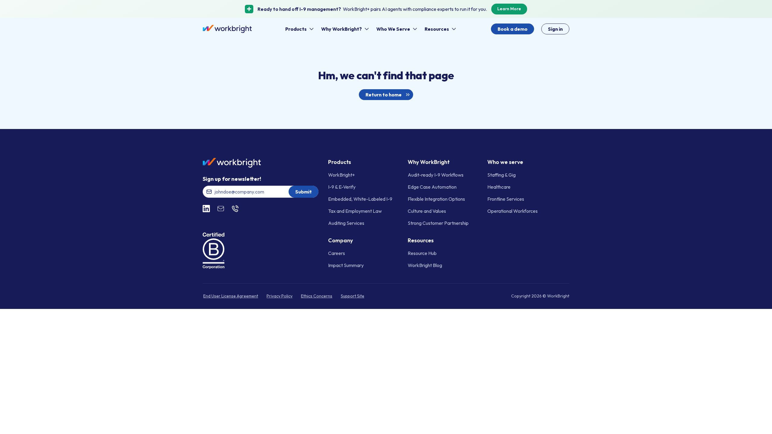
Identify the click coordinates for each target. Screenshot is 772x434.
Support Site (352, 296)
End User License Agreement (230, 296)
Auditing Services (346, 223)
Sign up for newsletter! (232, 178)
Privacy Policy (280, 296)
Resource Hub (422, 253)
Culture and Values (427, 211)
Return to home (383, 95)
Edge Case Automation (432, 187)
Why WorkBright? (341, 29)
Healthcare (499, 187)
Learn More (509, 8)
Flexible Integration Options (436, 199)
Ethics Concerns (316, 296)
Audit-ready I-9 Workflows (436, 175)
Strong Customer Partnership (438, 223)
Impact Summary (346, 265)
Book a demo (512, 29)
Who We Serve (393, 29)
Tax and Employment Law (355, 211)
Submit (303, 192)
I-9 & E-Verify (342, 187)
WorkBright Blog (425, 265)
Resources (437, 29)
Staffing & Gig (501, 175)
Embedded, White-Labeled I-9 (360, 199)
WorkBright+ (341, 175)
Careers (336, 253)
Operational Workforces (512, 211)
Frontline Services (505, 199)
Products (296, 29)
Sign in (555, 29)
